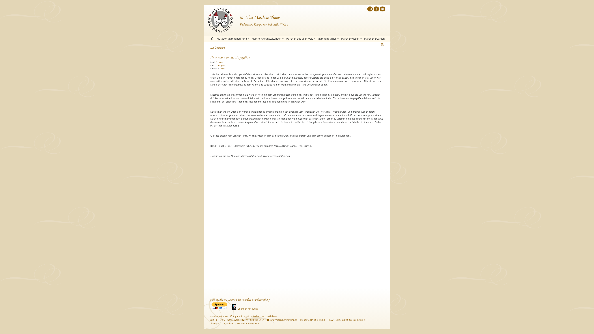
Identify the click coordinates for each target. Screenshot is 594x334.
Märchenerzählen (374, 38)
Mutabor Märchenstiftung (232, 38)
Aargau (221, 65)
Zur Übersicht (217, 47)
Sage (222, 68)
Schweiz (219, 62)
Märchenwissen (350, 38)
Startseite (212, 39)
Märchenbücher (327, 38)
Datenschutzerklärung (248, 323)
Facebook (214, 323)
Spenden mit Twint (248, 308)
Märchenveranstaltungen (266, 38)
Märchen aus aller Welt (299, 38)
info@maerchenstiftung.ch (283, 319)
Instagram (228, 323)
